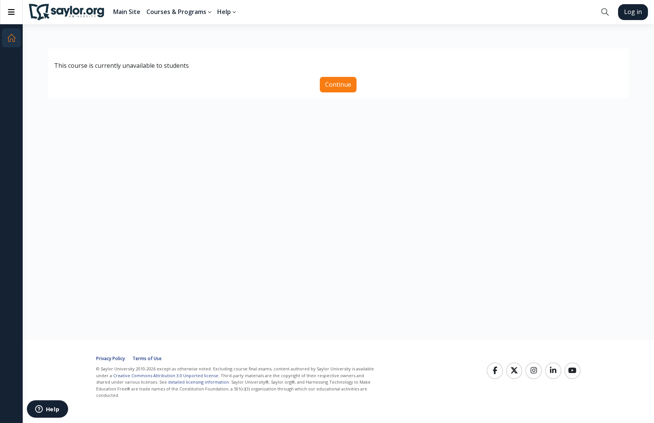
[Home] (11, 37)
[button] (605, 12)
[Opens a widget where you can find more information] (47, 409)
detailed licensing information (198, 382)
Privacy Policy (110, 358)
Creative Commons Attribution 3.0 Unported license (165, 375)
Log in (633, 12)
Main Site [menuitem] (126, 12)
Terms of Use (147, 358)
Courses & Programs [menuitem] (176, 12)
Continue (338, 84)
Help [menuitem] (224, 12)
